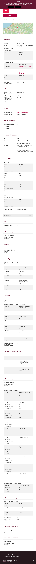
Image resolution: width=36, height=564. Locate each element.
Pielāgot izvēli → (25, 7)
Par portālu (17, 554)
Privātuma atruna (6, 556)
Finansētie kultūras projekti (8, 554)
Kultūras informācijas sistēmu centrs (10, 560)
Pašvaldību (25, 11)
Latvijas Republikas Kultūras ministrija (17, 559)
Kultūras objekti (6, 552)
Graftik (10, 561)
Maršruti (12, 552)
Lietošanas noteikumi (15, 556)
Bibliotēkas (13, 11)
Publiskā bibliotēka (19, 11)
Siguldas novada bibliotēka (22, 112)
